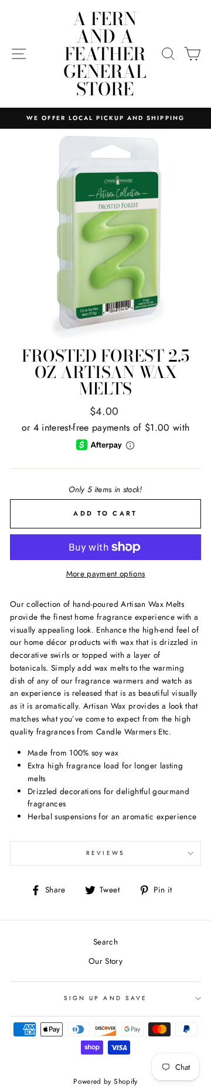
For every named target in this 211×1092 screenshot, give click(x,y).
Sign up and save (105, 998)
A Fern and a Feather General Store (105, 53)
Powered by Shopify (105, 1081)
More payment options (105, 573)
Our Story (105, 961)
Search (105, 941)
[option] (105, 118)
